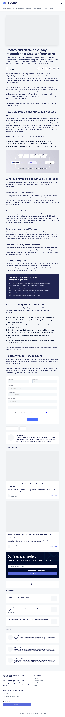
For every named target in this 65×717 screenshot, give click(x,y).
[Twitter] (30, 584)
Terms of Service (32, 570)
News (22, 428)
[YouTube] (37, 584)
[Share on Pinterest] (50, 68)
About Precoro (38, 683)
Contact (36, 685)
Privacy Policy (41, 570)
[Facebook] (34, 584)
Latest (4, 8)
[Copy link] (57, 68)
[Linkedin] (27, 584)
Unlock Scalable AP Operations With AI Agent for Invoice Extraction (32, 485)
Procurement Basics (48, 8)
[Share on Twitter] (38, 68)
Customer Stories (38, 680)
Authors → (9, 629)
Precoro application (20, 317)
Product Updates (19, 8)
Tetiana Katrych (21, 435)
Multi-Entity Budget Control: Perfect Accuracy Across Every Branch (31, 535)
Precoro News (28, 8)
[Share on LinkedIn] (46, 68)
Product (36, 678)
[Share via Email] (54, 68)
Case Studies (10, 8)
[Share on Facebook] (42, 68)
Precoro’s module (52, 120)
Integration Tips (37, 8)
